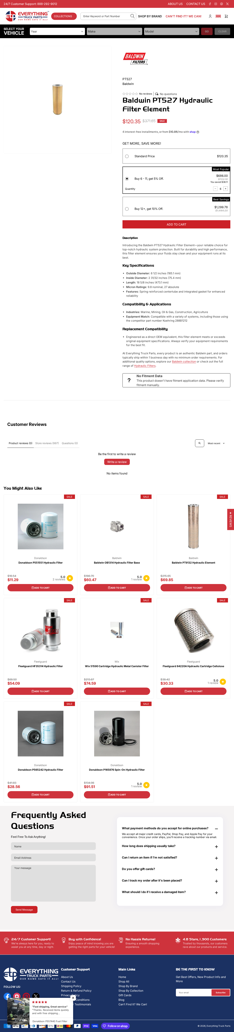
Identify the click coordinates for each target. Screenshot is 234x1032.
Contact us (195, 4)
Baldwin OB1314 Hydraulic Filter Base (117, 562)
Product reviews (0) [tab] (20, 443)
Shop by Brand (150, 16)
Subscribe (221, 992)
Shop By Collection (130, 990)
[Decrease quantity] (215, 188)
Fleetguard (40, 661)
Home (122, 977)
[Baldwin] (135, 58)
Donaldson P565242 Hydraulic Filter (40, 769)
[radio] (176, 156)
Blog (121, 1000)
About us (175, 4)
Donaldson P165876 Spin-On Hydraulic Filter (117, 769)
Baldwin (117, 558)
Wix (117, 661)
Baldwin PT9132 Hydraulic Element (193, 562)
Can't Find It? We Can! (132, 1004)
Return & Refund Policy (76, 990)
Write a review (117, 462)
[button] (218, 16)
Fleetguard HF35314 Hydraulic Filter (40, 666)
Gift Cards (124, 995)
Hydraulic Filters (145, 365)
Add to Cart (42, 587)
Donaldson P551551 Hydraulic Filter (40, 562)
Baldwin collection (184, 361)
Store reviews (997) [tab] (47, 443)
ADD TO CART (176, 224)
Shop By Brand (128, 986)
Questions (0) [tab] (70, 443)
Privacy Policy (70, 995)
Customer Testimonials (76, 1004)
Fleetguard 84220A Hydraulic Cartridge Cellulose (193, 666)
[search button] (133, 16)
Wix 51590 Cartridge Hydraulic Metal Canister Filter (117, 666)
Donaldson (40, 558)
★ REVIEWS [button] (230, 519)
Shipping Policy (71, 986)
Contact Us (68, 981)
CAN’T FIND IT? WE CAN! (183, 16)
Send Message (24, 909)
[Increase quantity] (225, 188)
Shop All (123, 981)
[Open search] (199, 443)
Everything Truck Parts (218, 1026)
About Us (67, 977)
